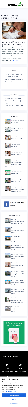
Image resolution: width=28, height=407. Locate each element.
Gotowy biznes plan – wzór (12, 76)
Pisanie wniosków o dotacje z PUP (14, 74)
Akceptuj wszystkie (14, 395)
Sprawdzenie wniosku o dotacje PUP (14, 79)
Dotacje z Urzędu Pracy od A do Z (13, 98)
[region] (14, 392)
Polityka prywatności (11, 391)
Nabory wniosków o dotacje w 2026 (14, 105)
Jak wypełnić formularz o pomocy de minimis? (13, 43)
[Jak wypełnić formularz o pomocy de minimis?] (14, 30)
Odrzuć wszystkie (14, 403)
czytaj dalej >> (14, 60)
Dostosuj (14, 399)
